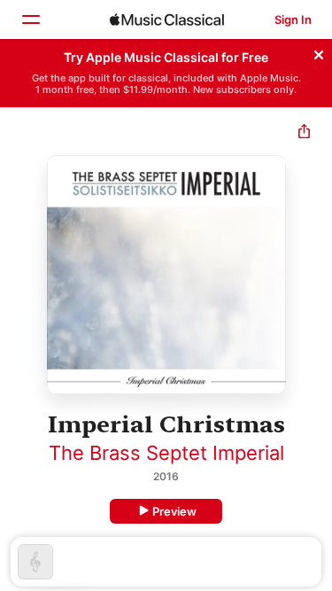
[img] (167, 19)
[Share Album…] (304, 133)
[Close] (318, 52)
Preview (174, 511)
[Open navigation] (30, 19)
